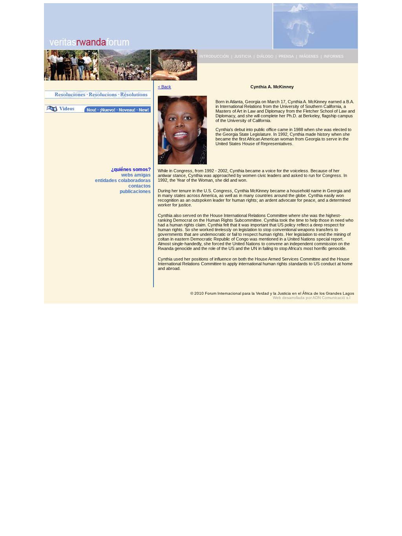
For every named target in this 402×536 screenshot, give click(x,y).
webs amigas (136, 175)
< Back (164, 86)
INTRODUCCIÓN (213, 56)
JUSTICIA (242, 56)
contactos (139, 186)
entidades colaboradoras (123, 180)
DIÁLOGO (265, 56)
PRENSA (286, 56)
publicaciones (135, 191)
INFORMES (334, 56)
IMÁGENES (308, 56)
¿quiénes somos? (131, 169)
